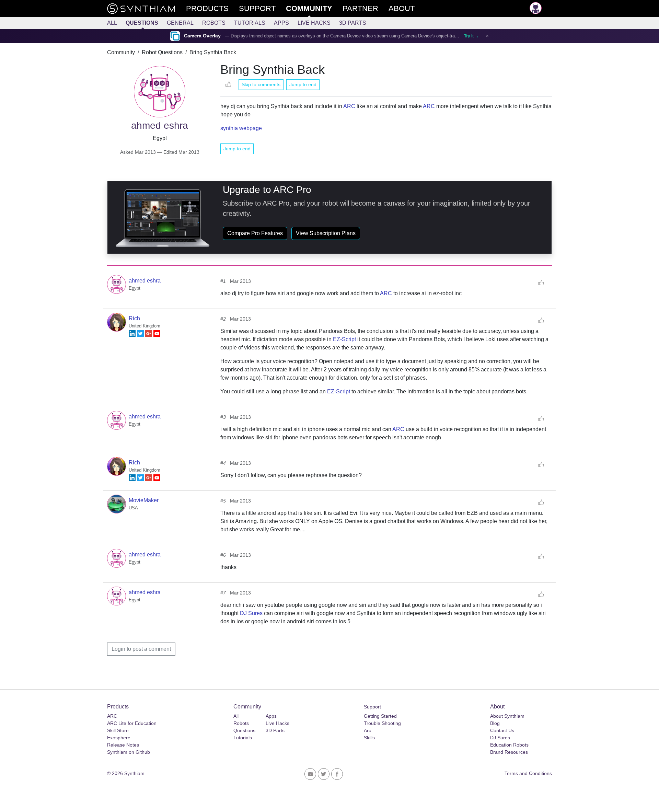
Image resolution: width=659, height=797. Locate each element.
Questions (142, 23)
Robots (214, 23)
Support (372, 706)
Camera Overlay (202, 35)
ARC (349, 106)
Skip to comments (261, 84)
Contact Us (502, 730)
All (112, 23)
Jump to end (302, 84)
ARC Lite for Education (132, 723)
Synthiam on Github (128, 752)
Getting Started (380, 716)
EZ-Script (344, 339)
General (180, 23)
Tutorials (249, 23)
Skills (369, 737)
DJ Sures (251, 613)
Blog (495, 723)
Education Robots (509, 745)
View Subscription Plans (326, 233)
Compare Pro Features (255, 233)
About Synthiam (507, 716)
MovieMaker (144, 500)
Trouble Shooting (382, 723)
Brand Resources (509, 752)
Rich (134, 318)
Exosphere (118, 737)
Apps (281, 23)
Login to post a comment (141, 649)
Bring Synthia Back (212, 52)
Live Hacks (314, 23)
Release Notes (123, 745)
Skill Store (118, 730)
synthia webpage (241, 128)
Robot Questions (162, 52)
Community (121, 52)
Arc (367, 730)
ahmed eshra (145, 281)
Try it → (471, 36)
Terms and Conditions (528, 773)
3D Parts (352, 23)
